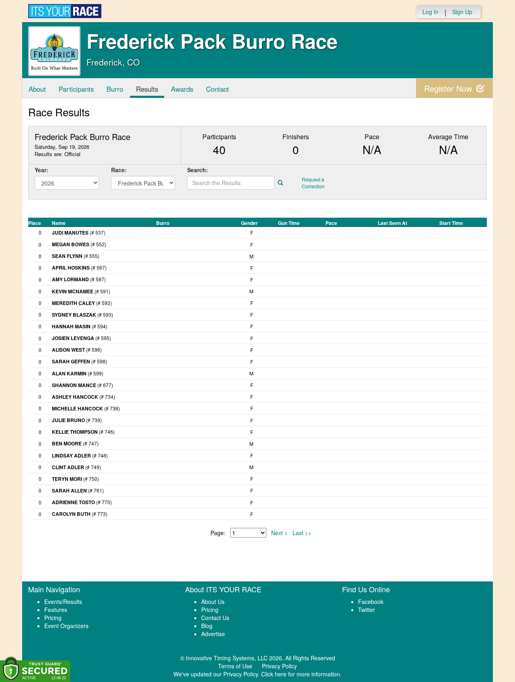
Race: (119, 170)
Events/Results (63, 602)
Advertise (213, 634)
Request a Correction (313, 183)
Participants (76, 89)
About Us (213, 602)
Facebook (370, 602)
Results (147, 89)
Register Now (449, 88)
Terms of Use (235, 666)
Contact (217, 89)
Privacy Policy (279, 666)
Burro (115, 89)
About (37, 89)
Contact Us (215, 618)
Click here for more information (300, 674)
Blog (206, 626)
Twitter (366, 610)
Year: (41, 170)
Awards (182, 89)
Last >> (302, 533)
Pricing (53, 618)
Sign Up (462, 12)
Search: (197, 170)
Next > (279, 533)
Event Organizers (66, 626)
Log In (430, 12)
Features (55, 610)
